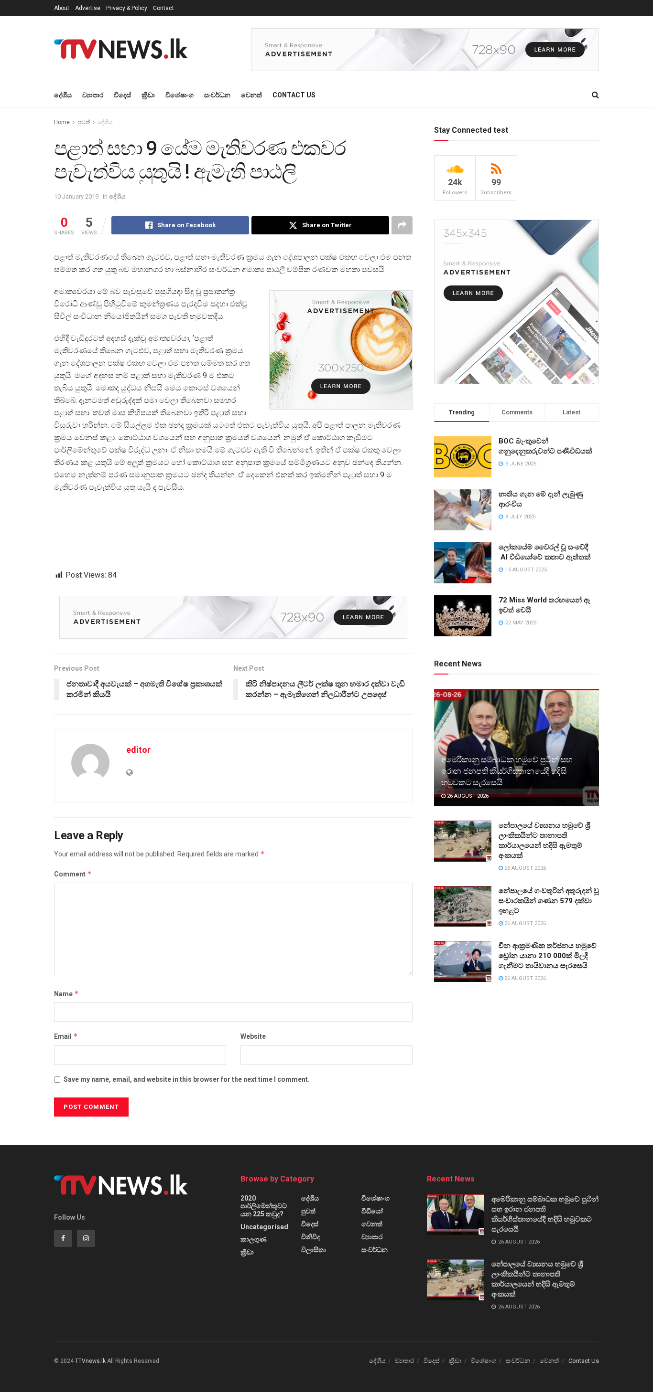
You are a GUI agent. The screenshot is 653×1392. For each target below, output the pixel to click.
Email (66, 1036)
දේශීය (63, 95)
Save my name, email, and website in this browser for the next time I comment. (187, 1079)
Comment (73, 873)
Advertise (87, 8)
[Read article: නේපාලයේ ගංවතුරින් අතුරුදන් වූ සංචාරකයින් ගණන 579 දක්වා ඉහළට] (462, 906)
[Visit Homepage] (124, 50)
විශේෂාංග (179, 95)
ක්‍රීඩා (148, 95)
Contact (163, 8)
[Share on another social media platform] (402, 225)
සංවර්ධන (217, 95)
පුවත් (83, 122)
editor (138, 750)
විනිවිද (310, 1237)
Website (253, 1036)
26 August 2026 (467, 796)
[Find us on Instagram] (86, 1238)
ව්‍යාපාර (92, 95)
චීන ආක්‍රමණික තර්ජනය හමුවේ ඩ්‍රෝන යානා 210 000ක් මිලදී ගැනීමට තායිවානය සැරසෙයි (548, 955)
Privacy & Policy (126, 8)
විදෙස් (122, 95)
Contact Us (294, 95)
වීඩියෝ (372, 1211)
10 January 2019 (76, 196)
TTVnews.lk (90, 1361)
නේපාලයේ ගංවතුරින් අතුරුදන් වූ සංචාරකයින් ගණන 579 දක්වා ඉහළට (549, 900)
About (61, 8)
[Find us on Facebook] (63, 1238)
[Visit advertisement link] (425, 49)
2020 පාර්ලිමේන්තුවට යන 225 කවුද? (263, 1206)
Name (66, 993)
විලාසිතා (313, 1250)
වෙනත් (251, 95)
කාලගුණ (253, 1239)
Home (62, 122)
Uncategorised (264, 1227)
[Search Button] (595, 95)
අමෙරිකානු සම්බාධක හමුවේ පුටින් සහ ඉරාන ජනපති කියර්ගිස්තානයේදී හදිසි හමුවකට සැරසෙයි (506, 771)
